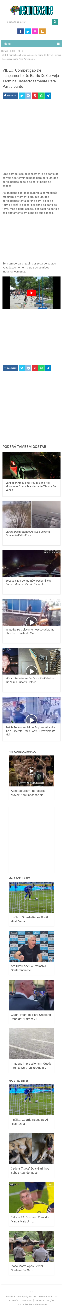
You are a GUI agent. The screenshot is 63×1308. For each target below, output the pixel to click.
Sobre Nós (13, 1300)
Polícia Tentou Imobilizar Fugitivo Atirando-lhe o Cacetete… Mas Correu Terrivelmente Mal (30, 731)
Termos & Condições (45, 1300)
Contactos (27, 1300)
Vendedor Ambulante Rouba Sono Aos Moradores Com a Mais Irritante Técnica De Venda (31, 486)
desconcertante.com (47, 1296)
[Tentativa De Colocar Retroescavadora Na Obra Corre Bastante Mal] (31, 612)
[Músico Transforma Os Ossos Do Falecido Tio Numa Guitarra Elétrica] (31, 661)
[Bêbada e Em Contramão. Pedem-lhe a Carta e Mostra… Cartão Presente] (31, 563)
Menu (7, 43)
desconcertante (13, 1296)
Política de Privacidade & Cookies (32, 1304)
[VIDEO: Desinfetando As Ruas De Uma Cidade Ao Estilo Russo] (31, 514)
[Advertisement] (31, 136)
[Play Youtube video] (31, 293)
